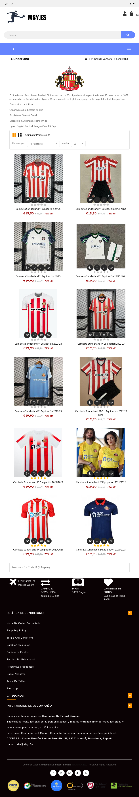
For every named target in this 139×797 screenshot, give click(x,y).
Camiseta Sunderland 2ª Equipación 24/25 (38, 276)
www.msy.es (79, 764)
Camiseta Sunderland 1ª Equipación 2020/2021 (38, 549)
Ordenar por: (18, 143)
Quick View (48, 199)
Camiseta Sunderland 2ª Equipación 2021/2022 (101, 482)
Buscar (128, 34)
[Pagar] (12, 4)
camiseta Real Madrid (34, 733)
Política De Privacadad (21, 659)
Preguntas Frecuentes (20, 666)
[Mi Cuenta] (124, 13)
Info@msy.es (24, 744)
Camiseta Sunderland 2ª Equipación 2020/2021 (101, 549)
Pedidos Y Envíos (18, 652)
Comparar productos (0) (37, 135)
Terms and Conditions (20, 637)
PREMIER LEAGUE (101, 58)
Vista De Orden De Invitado (24, 623)
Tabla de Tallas (16, 681)
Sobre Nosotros (16, 674)
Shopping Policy (17, 630)
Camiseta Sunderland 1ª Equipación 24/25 (38, 208)
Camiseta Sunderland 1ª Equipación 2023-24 (38, 343)
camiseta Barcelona (62, 733)
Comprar (27, 200)
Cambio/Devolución (18, 645)
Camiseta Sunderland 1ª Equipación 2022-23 (101, 343)
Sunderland (122, 58)
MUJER (44, 727)
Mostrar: (66, 143)
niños (55, 727)
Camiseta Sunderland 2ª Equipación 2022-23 (38, 411)
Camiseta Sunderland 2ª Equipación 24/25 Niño (101, 276)
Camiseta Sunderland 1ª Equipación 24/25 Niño (101, 208)
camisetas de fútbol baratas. (61, 716)
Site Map (12, 688)
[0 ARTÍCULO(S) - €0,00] (131, 13)
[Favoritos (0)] (6, 4)
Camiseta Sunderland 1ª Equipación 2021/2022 (38, 482)
